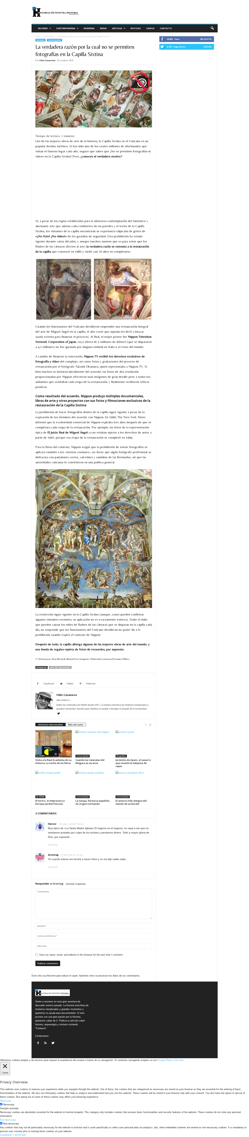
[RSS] (46, 1043)
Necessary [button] (5, 1100)
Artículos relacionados (50, 724)
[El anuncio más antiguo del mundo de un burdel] (134, 784)
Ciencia (150, 28)
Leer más (179, 1060)
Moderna (89, 28)
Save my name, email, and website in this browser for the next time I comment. (81, 954)
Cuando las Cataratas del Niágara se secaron (89, 761)
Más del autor (75, 724)
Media (103, 28)
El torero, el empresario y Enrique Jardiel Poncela (50, 802)
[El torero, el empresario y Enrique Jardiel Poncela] (53, 784)
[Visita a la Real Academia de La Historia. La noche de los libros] (53, 743)
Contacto (166, 28)
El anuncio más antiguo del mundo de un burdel (131, 802)
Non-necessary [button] (8, 1119)
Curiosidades (48, 36)
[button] (212, 28)
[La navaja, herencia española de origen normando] (93, 784)
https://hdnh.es (63, 700)
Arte (52, 667)
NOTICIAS (136, 28)
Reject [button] (169, 1060)
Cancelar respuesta (75, 883)
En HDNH (43, 28)
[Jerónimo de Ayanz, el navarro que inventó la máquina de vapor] (134, 743)
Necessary (8, 1104)
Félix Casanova (47, 60)
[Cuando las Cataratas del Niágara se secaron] (93, 743)
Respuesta (53, 845)
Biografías (121, 756)
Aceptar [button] (161, 1060)
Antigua (117, 28)
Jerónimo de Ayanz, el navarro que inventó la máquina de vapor (133, 763)
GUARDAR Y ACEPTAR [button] (13, 1135)
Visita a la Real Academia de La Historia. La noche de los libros (53, 761)
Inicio (37, 36)
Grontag (57, 883)
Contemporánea (65, 28)
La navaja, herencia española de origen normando (92, 802)
